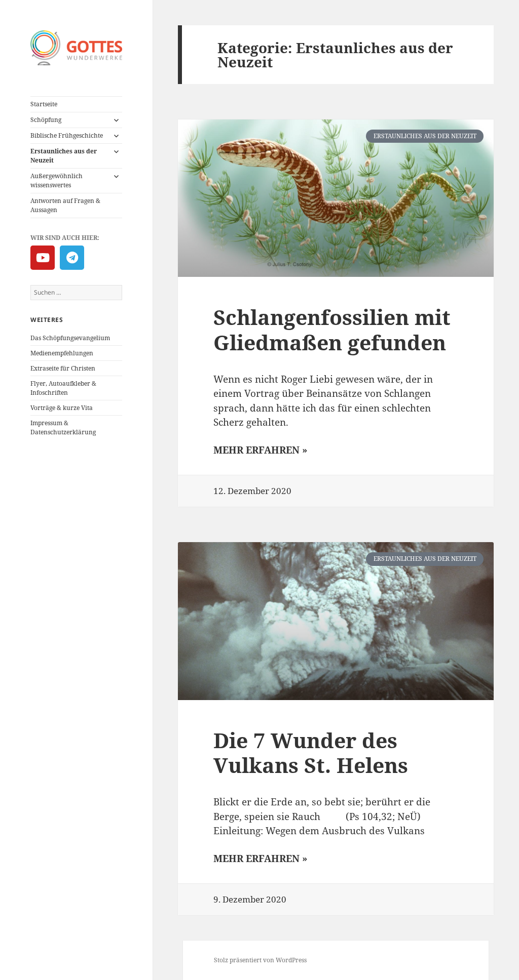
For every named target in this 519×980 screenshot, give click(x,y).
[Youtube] (42, 258)
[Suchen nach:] (76, 292)
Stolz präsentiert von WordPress (260, 960)
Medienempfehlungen (61, 353)
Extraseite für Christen (62, 368)
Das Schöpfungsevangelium (70, 338)
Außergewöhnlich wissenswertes (56, 180)
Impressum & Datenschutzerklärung (63, 427)
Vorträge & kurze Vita (61, 407)
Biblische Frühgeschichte (66, 135)
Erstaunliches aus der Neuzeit (63, 156)
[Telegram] (72, 258)
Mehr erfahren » (260, 450)
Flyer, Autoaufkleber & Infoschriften (63, 388)
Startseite (43, 104)
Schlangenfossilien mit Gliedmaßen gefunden (332, 329)
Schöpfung (45, 119)
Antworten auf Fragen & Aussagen (65, 205)
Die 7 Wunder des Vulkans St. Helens (310, 752)
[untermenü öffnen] (116, 120)
